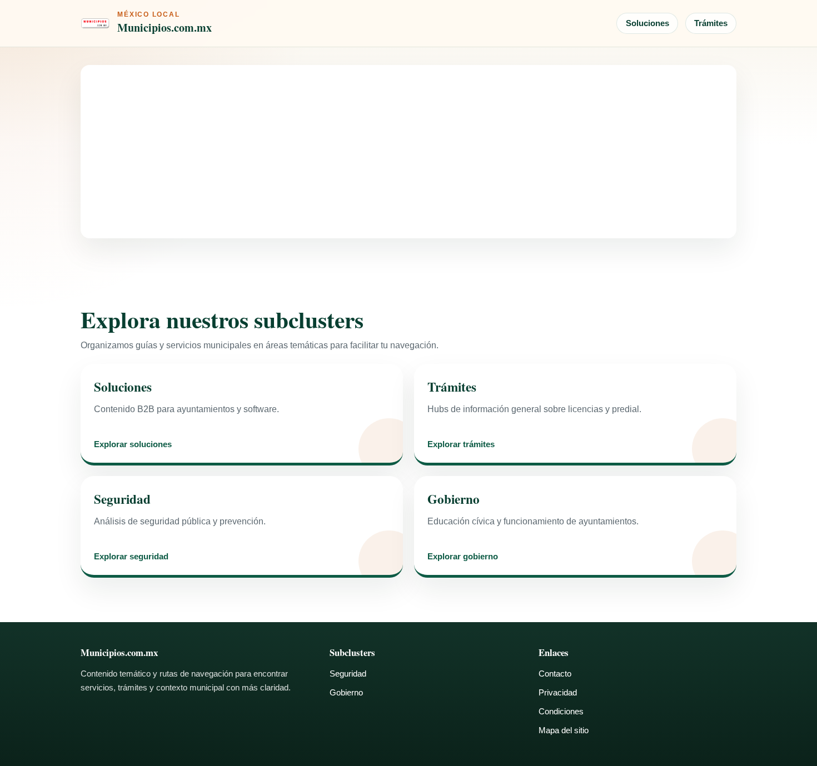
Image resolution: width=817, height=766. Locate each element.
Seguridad (348, 673)
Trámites (711, 23)
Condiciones (561, 711)
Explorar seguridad (131, 557)
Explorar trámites (461, 444)
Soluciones (647, 23)
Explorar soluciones (133, 444)
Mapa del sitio (564, 730)
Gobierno (346, 692)
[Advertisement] (408, 151)
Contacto (555, 673)
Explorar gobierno (462, 557)
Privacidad (558, 692)
